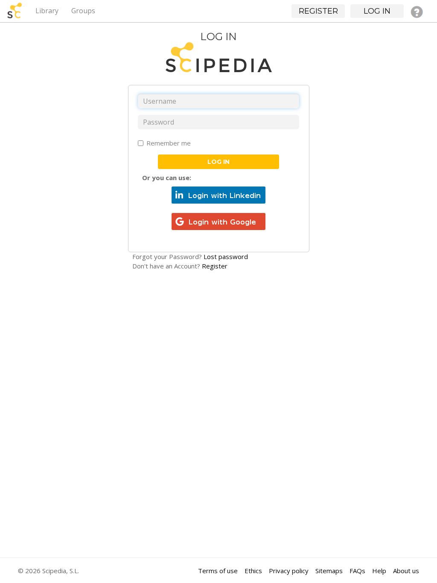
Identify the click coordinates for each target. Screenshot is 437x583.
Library (46, 10)
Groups (83, 10)
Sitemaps (329, 570)
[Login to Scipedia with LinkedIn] (218, 194)
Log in (218, 162)
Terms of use (218, 570)
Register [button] (318, 11)
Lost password (226, 256)
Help (379, 570)
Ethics (253, 570)
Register (214, 266)
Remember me (168, 143)
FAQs (357, 570)
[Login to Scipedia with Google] (218, 220)
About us (406, 570)
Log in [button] (377, 11)
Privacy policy (289, 570)
